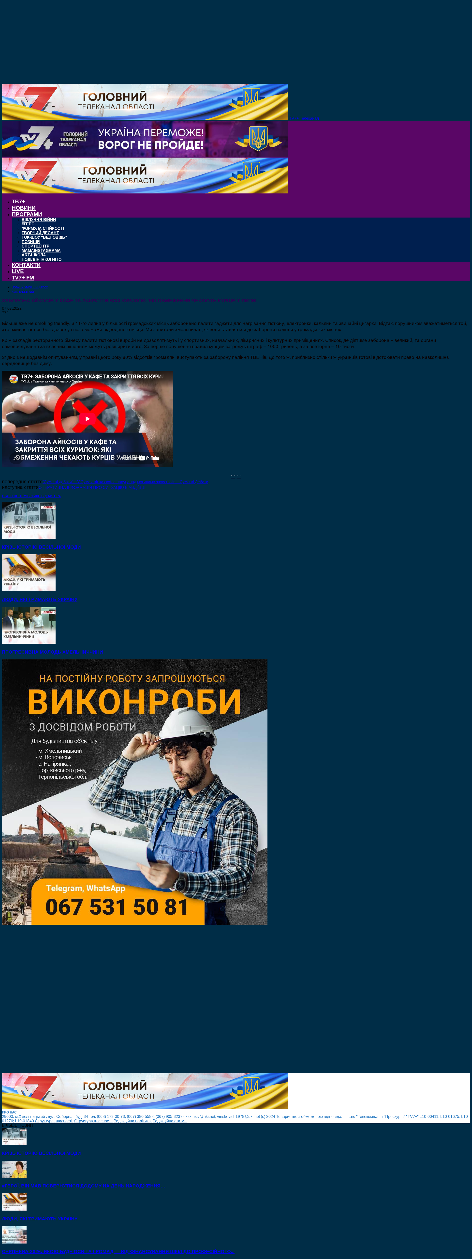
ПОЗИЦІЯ (31, 242)
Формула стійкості (43, 228)
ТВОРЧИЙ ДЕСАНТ (40, 233)
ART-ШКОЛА (34, 255)
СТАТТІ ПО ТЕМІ (14, 496)
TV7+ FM (23, 278)
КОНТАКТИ (26, 265)
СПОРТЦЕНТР (35, 246)
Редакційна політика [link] (133, 1121)
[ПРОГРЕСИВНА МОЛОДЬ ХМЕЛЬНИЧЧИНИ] (29, 642)
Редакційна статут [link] (170, 1121)
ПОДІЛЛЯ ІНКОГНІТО (41, 259)
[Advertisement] (149, 999)
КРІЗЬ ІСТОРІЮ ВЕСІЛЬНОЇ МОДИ (41, 547)
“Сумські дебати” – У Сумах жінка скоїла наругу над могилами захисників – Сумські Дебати (125, 482)
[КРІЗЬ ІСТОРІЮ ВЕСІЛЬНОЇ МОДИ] (29, 537)
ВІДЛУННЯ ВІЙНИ (39, 220)
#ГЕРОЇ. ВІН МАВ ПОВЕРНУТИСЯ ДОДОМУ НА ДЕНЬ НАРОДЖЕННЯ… (83, 1185)
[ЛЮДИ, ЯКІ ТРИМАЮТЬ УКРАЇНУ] (29, 590)
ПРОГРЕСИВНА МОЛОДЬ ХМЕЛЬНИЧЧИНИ (52, 652)
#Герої (28, 224)
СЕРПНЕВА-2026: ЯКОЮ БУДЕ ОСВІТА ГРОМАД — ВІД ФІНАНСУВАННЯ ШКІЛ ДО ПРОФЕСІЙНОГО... (118, 1251)
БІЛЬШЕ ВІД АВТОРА (44, 496)
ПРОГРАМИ (27, 214)
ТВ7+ (18, 201)
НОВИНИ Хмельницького (30, 287)
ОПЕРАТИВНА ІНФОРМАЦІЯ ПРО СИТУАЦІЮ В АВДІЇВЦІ (92, 487)
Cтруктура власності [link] (54, 1121)
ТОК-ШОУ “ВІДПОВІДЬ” (44, 237)
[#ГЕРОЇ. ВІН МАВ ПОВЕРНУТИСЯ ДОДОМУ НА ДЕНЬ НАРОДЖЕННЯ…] (14, 1176)
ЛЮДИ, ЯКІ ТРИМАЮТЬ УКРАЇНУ (39, 599)
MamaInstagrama (41, 251)
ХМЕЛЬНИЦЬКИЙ (23, 291)
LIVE (18, 271)
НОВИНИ (24, 208)
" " (233, 475)
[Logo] (145, 155)
